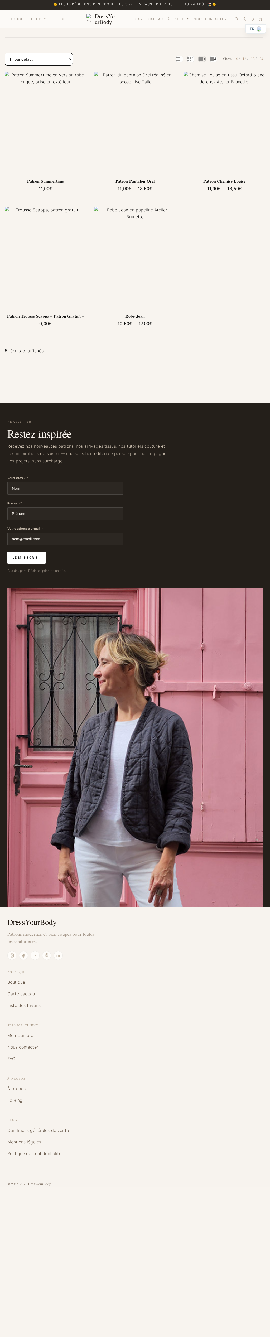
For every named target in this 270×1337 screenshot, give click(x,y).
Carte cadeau (21, 993)
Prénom (14, 503)
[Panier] (260, 19)
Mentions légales (24, 1142)
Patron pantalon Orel (135, 181)
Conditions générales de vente (38, 1130)
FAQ (11, 1058)
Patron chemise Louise (224, 181)
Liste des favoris (24, 1005)
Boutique (16, 982)
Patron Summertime (45, 181)
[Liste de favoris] (252, 19)
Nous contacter (22, 1047)
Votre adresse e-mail (25, 528)
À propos (16, 1088)
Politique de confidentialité (34, 1153)
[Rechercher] (236, 19)
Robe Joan (135, 316)
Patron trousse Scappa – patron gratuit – (45, 316)
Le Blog (14, 1100)
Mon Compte (20, 1035)
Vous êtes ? (17, 478)
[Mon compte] (244, 19)
